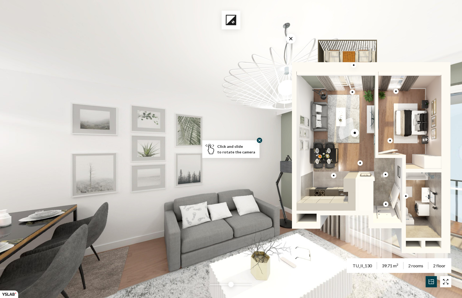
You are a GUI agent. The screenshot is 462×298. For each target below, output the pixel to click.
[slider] (231, 284)
